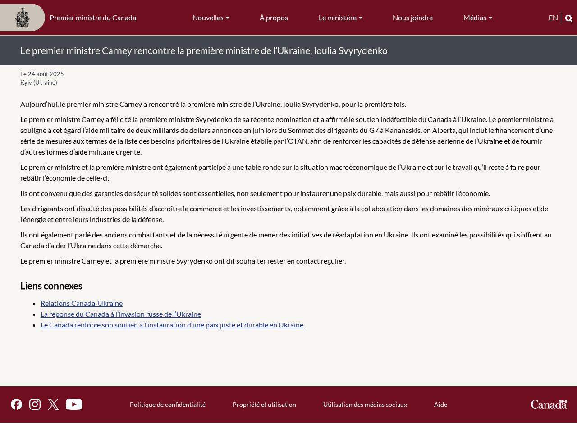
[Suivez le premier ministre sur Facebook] (16, 404)
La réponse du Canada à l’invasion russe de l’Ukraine (121, 313)
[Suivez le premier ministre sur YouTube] (74, 404)
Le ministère (338, 17)
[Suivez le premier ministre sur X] (53, 404)
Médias (475, 17)
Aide (440, 404)
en (553, 17)
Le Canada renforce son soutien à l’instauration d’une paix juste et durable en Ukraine (172, 324)
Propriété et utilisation (264, 404)
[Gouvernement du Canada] (549, 404)
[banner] (71, 18)
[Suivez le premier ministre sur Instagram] (35, 404)
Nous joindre (413, 17)
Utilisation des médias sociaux (365, 404)
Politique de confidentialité (168, 404)
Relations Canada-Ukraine (82, 303)
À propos (274, 17)
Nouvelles (208, 17)
